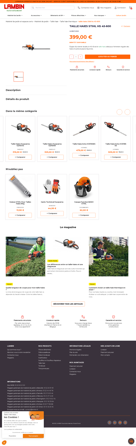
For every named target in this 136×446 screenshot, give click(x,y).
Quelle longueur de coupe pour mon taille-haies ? (25, 289)
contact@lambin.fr (31, 409)
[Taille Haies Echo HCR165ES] (83, 127)
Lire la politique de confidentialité (13, 429)
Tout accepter (33, 436)
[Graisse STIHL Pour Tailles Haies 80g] (20, 186)
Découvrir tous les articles (68, 304)
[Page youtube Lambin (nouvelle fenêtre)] (120, 423)
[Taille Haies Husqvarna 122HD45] (20, 128)
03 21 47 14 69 (48, 396)
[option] (20, 139)
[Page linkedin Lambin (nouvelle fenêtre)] (115, 423)
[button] (4, 442)
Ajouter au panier (107, 57)
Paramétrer (12, 436)
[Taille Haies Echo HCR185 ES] (115, 128)
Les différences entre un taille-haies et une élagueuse (65, 265)
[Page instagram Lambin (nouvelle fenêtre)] (125, 423)
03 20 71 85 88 (48, 404)
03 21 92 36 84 (49, 401)
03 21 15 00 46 (48, 393)
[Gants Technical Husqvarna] (52, 185)
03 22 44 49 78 (48, 391)
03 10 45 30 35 (48, 407)
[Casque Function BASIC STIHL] (83, 186)
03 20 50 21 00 (20, 385)
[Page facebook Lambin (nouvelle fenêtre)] (109, 423)
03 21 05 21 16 (50, 399)
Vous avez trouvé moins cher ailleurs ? (81, 61)
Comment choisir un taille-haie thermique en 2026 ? (107, 289)
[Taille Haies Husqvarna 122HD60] (52, 128)
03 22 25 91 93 (48, 388)
